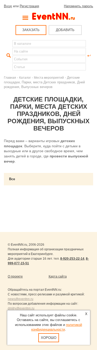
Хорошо (48, 338)
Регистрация (29, 6)
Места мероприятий (49, 77)
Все (12, 179)
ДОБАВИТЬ (65, 30)
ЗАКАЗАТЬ (31, 30)
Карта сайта (58, 276)
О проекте (15, 276)
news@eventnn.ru (20, 299)
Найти (8, 55)
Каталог (25, 77)
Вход (8, 6)
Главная (10, 77)
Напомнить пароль (78, 6)
